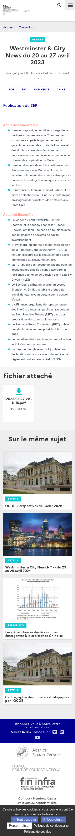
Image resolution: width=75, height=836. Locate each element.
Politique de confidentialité (37, 803)
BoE (11, 89)
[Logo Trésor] (35, 11)
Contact (24, 798)
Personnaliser (19, 825)
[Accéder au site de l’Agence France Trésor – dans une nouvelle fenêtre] (38, 752)
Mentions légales (44, 798)
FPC (24, 89)
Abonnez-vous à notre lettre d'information (37, 725)
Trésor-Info (27, 27)
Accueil (8, 27)
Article (37, 39)
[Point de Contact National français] (37, 767)
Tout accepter (26, 819)
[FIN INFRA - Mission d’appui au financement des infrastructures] (37, 783)
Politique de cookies (37, 831)
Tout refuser (54, 819)
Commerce (41, 89)
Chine (61, 89)
